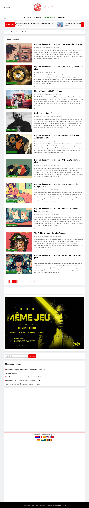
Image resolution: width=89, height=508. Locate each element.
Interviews (37, 17)
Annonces (61, 17)
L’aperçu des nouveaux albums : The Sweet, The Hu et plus (58, 44)
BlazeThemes (62, 505)
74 (30, 281)
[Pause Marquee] (82, 24)
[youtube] (9, 8)
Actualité (27, 17)
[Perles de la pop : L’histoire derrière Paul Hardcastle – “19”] (48, 25)
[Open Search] (84, 17)
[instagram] (7, 8)
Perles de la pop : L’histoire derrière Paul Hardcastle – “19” (23, 380)
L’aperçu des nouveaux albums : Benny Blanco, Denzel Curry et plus (25, 369)
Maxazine (38, 47)
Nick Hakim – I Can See (44, 113)
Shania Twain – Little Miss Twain (48, 91)
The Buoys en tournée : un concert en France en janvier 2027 (24, 23)
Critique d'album (11, 61)
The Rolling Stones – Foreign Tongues (50, 233)
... (34, 61)
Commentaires (49, 17)
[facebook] (5, 8)
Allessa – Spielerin (11, 373)
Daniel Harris (39, 94)
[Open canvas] (5, 18)
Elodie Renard (39, 116)
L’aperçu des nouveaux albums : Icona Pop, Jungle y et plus (23, 384)
